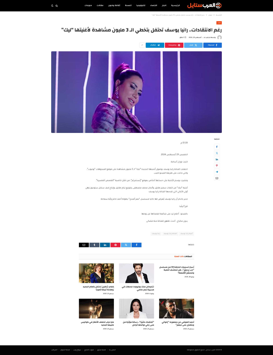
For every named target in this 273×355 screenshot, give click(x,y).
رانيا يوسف (156, 234)
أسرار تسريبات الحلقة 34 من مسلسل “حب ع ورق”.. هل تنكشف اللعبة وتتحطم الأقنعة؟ (176, 270)
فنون (219, 23)
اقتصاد (153, 6)
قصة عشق (101, 350)
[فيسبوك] (217, 146)
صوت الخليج (89, 350)
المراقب (54, 350)
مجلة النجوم (65, 350)
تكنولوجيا (140, 6)
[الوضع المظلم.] (52, 5)
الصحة (128, 6)
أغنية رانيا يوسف (186, 234)
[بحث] (56, 6)
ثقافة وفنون (114, 6)
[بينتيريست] (217, 165)
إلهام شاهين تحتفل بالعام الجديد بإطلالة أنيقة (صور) (98, 288)
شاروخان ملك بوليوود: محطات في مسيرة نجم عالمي (138, 288)
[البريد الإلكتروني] (217, 178)
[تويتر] (217, 153)
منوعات (88, 6)
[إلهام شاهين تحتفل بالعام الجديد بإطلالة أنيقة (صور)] (96, 273)
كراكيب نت (207, 37)
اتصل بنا (112, 350)
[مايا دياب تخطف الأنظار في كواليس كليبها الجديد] (96, 308)
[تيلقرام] (217, 171)
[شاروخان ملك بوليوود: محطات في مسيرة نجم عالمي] (136, 273)
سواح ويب (77, 350)
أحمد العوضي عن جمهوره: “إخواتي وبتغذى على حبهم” (178, 324)
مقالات (100, 6)
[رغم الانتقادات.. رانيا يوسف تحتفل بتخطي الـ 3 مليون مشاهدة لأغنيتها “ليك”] (136, 92)
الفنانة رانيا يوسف (170, 234)
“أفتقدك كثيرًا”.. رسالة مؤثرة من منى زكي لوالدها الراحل (138, 324)
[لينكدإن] (217, 159)
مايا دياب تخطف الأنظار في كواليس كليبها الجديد (97, 324)
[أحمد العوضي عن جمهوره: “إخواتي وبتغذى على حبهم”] (176, 308)
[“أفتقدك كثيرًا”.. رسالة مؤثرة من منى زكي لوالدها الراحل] (136, 308)
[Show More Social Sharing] (142, 45)
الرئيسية (175, 6)
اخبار (164, 6)
